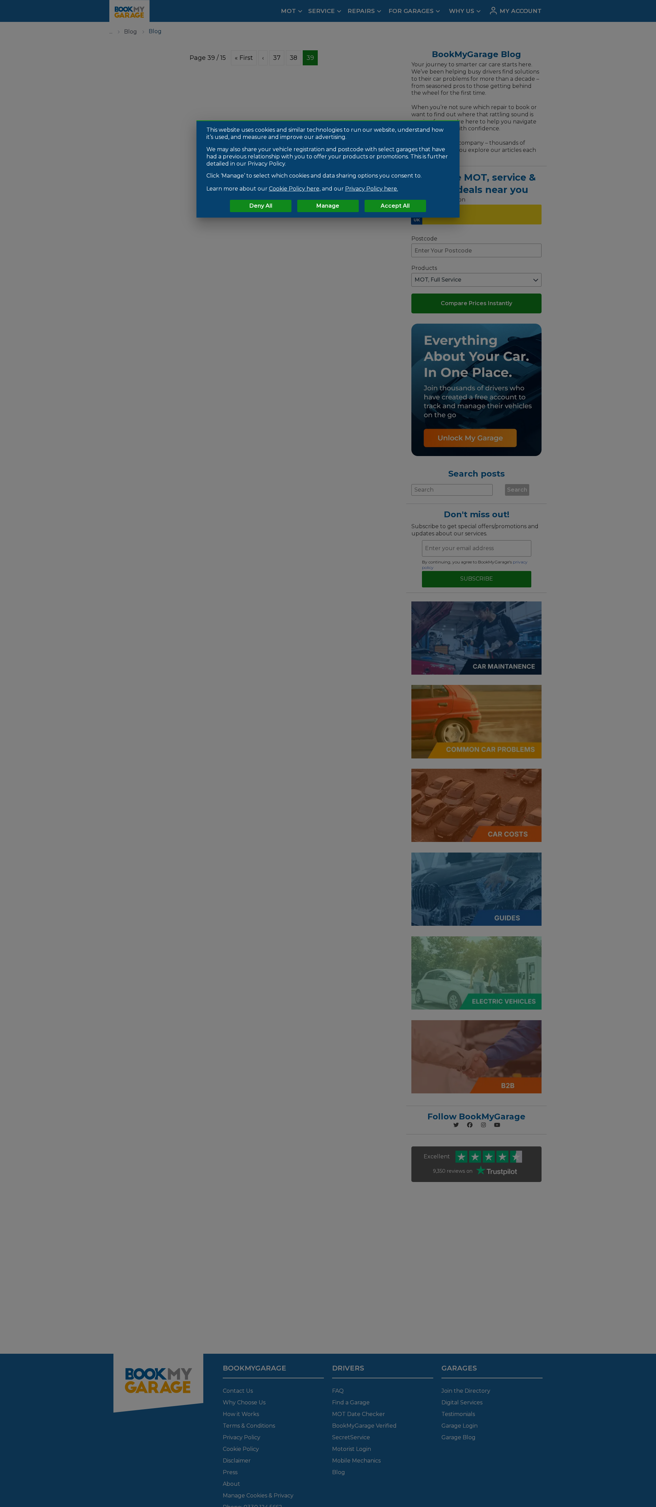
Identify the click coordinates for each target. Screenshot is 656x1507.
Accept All (395, 206)
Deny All (260, 206)
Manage (327, 206)
